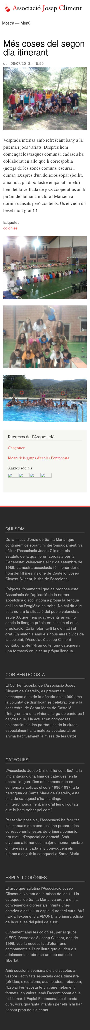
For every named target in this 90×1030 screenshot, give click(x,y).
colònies (10, 228)
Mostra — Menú (16, 23)
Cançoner (16, 447)
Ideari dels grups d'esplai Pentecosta (38, 457)
